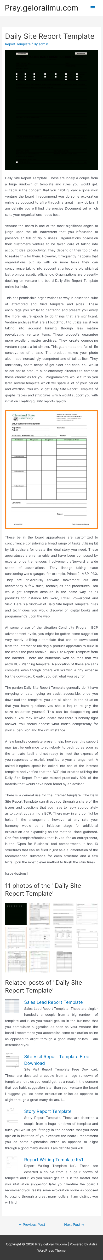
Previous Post (31, 1224)
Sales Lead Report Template (53, 1002)
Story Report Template (48, 1111)
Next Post (74, 1224)
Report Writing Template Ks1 (53, 1159)
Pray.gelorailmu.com (41, 7)
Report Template (18, 44)
